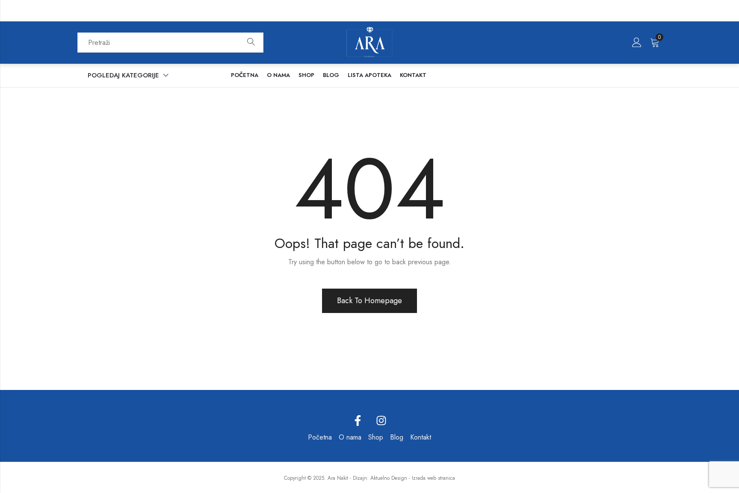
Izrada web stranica (433, 478)
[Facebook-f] (358, 420)
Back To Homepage (369, 300)
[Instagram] (381, 420)
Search (251, 42)
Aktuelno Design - (390, 478)
